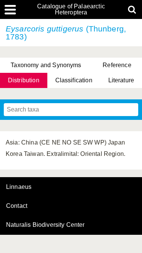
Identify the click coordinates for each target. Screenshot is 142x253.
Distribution (23, 80)
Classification (73, 80)
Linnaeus (18, 187)
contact (16, 206)
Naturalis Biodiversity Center (45, 225)
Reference (117, 65)
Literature (121, 80)
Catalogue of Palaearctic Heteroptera (71, 9)
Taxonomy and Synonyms (46, 65)
